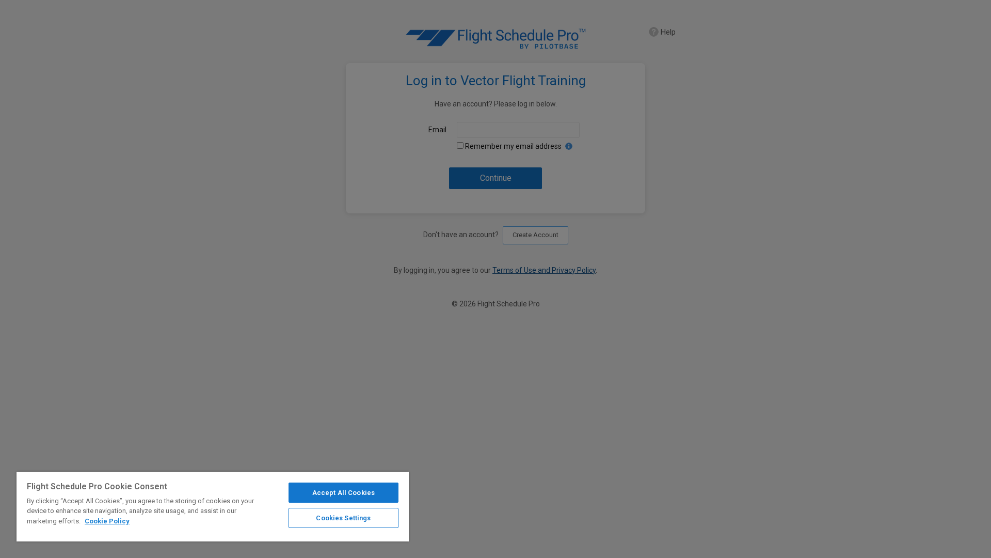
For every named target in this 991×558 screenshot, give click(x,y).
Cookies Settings (343, 518)
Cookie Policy (107, 521)
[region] (213, 506)
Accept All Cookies (343, 493)
